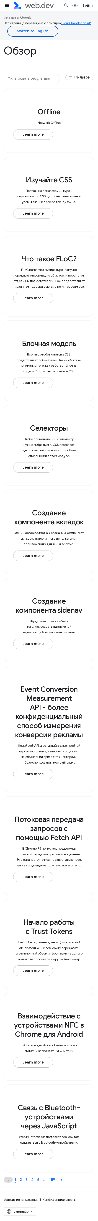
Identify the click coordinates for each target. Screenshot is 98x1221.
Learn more (33, 134)
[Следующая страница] (61, 1180)
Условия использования (21, 1199)
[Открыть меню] (7, 5)
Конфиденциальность (59, 1199)
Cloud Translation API (76, 23)
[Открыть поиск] (66, 5)
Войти (88, 5)
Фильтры (79, 77)
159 (52, 1180)
